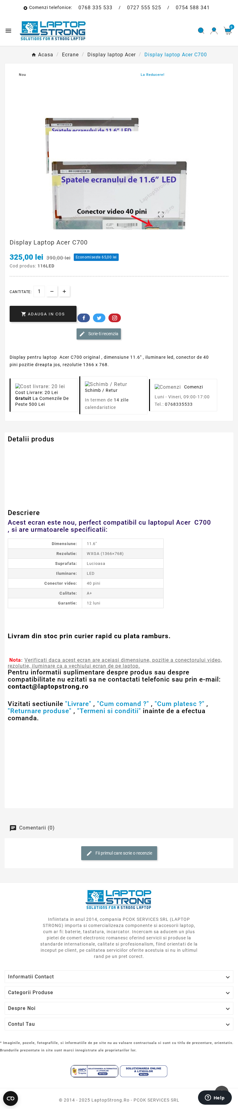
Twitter (99, 318)
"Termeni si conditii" (109, 711)
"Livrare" (78, 704)
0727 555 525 (144, 8)
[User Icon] (214, 30)
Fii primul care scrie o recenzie (123, 853)
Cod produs (21, 451)
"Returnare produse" (40, 711)
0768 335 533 (95, 8)
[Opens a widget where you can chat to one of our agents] (215, 1098)
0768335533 (179, 404)
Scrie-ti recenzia (102, 333)
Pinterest (114, 318)
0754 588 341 (193, 8)
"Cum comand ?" (123, 704)
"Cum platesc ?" (180, 704)
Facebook (83, 318)
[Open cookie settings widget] (10, 1098)
